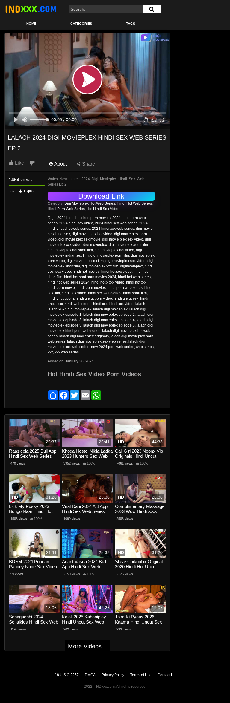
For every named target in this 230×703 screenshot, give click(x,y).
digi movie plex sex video (122, 239)
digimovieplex (131, 266)
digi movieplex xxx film (100, 266)
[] (152, 9)
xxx (50, 352)
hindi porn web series (125, 288)
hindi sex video (74, 293)
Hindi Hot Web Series (134, 203)
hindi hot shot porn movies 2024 (90, 277)
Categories (81, 23)
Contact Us (166, 675)
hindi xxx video (121, 304)
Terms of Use (141, 675)
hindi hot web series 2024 (69, 282)
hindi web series (78, 304)
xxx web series (67, 352)
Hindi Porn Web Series (66, 209)
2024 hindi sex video (76, 223)
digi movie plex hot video (92, 234)
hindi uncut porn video (94, 298)
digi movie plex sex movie (79, 239)
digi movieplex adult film (128, 245)
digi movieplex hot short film (70, 250)
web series (145, 347)
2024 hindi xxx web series (113, 228)
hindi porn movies (91, 288)
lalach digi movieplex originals (84, 336)
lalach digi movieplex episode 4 (109, 320)
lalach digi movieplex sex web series (97, 341)
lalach (140, 304)
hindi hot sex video (116, 271)
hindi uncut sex (126, 298)
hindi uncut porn (61, 298)
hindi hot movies (86, 271)
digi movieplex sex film (85, 261)
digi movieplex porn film (109, 255)
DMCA (90, 675)
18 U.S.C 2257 (67, 675)
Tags (130, 23)
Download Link (101, 196)
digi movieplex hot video (114, 250)
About (60, 163)
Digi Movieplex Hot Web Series (89, 203)
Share (88, 163)
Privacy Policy (113, 675)
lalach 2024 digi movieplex (69, 309)
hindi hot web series (134, 277)
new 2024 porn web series (112, 347)
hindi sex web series (104, 293)
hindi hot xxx (136, 282)
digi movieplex (95, 245)
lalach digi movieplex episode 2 (109, 315)
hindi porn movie (61, 288)
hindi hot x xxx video (107, 282)
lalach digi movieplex (110, 309)
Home (31, 23)
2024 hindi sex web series (116, 223)
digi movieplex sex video (125, 261)
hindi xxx (100, 304)
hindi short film (135, 293)
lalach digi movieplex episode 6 (109, 325)
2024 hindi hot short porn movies (84, 218)
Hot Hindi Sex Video (103, 209)
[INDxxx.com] (30, 9)
